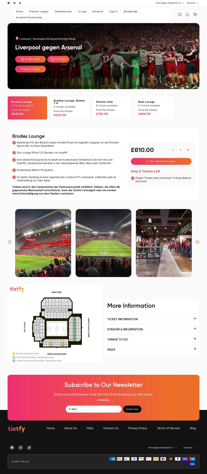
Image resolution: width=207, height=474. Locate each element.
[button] (39, 11)
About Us (70, 428)
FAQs (90, 428)
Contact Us (110, 428)
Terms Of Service (168, 428)
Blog (193, 428)
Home (51, 428)
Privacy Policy (137, 428)
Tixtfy (22, 461)
